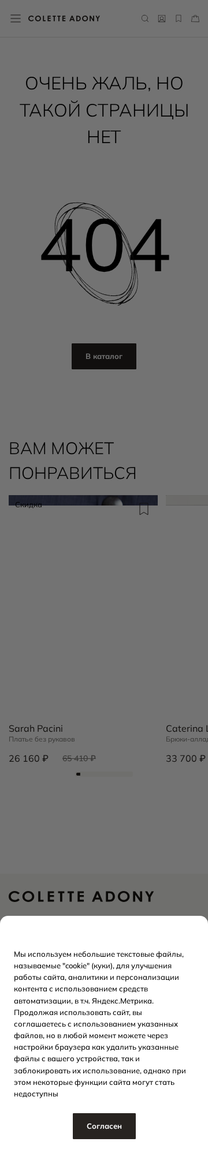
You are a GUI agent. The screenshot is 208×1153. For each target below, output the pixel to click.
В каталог (104, 356)
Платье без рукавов (42, 739)
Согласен (104, 1125)
